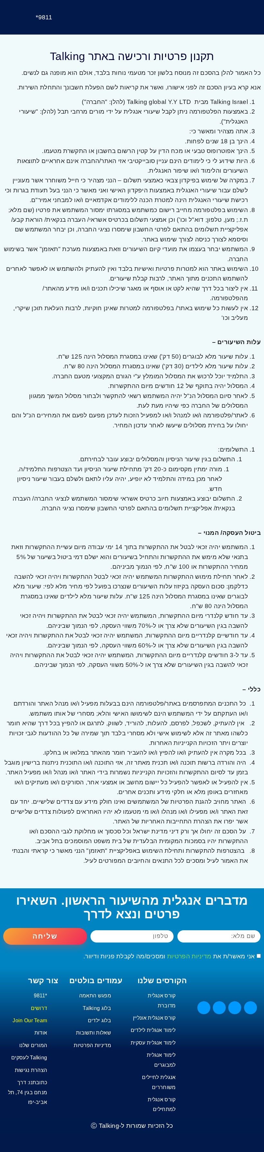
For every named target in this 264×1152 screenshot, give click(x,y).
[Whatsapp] (234, 1007)
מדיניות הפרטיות (189, 956)
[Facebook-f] (250, 1007)
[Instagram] (203, 1007)
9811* (44, 17)
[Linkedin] (219, 1007)
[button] (219, 17)
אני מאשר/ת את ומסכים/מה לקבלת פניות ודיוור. (169, 956)
